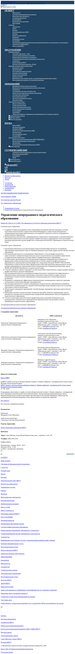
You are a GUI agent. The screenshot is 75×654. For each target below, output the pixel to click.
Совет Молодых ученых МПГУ (11, 639)
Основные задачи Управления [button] (11, 245)
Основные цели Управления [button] (10, 226)
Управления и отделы (12, 208)
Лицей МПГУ (5, 583)
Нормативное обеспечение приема (12, 524)
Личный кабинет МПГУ (37, 3)
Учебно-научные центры (9, 570)
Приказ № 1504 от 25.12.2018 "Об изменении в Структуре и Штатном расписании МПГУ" (31, 223)
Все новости (5, 400)
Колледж (8, 177)
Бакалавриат (5, 560)
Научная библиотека (7, 500)
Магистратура (5, 563)
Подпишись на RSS (9, 1)
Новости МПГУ (5, 378)
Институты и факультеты (9, 484)
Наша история (5, 461)
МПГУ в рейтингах (7, 510)
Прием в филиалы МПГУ (9, 550)
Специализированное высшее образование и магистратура (20, 534)
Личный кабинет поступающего (14, 3)
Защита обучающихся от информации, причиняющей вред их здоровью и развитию (29, 590)
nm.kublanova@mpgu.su (50, 354)
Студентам (8, 183)
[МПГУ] (4, 5)
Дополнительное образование (11, 573)
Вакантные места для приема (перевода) (14, 593)
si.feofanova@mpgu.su (50, 367)
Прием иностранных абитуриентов (12, 553)
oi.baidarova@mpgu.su (50, 328)
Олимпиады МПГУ (7, 622)
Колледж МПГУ (6, 580)
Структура (4, 467)
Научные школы (6, 632)
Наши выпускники (7, 587)
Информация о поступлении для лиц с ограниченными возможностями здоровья (28, 540)
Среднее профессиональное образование (14, 527)
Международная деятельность (11, 497)
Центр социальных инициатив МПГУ (13, 427)
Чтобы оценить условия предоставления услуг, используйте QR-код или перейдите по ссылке (32, 603)
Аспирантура (5, 537)
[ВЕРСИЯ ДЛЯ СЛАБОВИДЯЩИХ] (11, 165)
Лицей (7, 179)
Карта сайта (5, 649)
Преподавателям (10, 186)
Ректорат (4, 477)
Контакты (8, 190)
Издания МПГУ (6, 642)
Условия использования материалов (21, 649)
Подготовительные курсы (9, 547)
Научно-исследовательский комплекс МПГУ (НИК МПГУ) (20, 629)
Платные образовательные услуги (12, 543)
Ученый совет (5, 471)
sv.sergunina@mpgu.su (50, 342)
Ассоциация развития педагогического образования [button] (18, 304)
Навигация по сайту (9, 7)
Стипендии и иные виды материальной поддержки (18, 597)
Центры (3, 490)
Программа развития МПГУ (10, 514)
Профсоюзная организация (10, 504)
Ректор (3, 474)
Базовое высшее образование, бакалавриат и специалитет (20, 530)
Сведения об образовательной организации (15, 464)
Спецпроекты (9, 188)
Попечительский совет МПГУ (11, 481)
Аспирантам (9, 184)
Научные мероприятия (8, 619)
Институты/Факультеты (13, 176)
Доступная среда (6, 600)
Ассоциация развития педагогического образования (18, 308)
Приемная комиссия (7, 520)
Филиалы (4, 494)
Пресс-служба (5, 507)
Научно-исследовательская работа (12, 626)
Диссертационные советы (9, 636)
